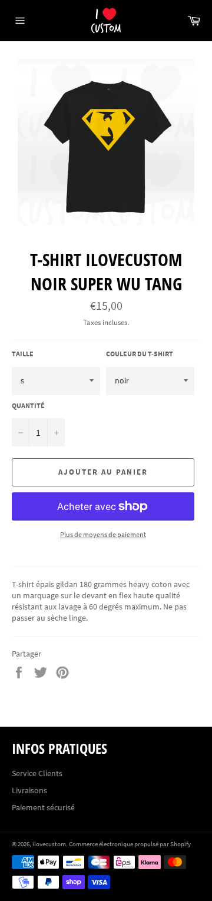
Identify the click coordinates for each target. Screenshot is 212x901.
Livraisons (29, 790)
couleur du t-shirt (139, 353)
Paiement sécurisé (43, 807)
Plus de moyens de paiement (103, 534)
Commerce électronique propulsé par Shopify (130, 844)
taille (23, 353)
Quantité (28, 405)
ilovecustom (49, 844)
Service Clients (37, 773)
